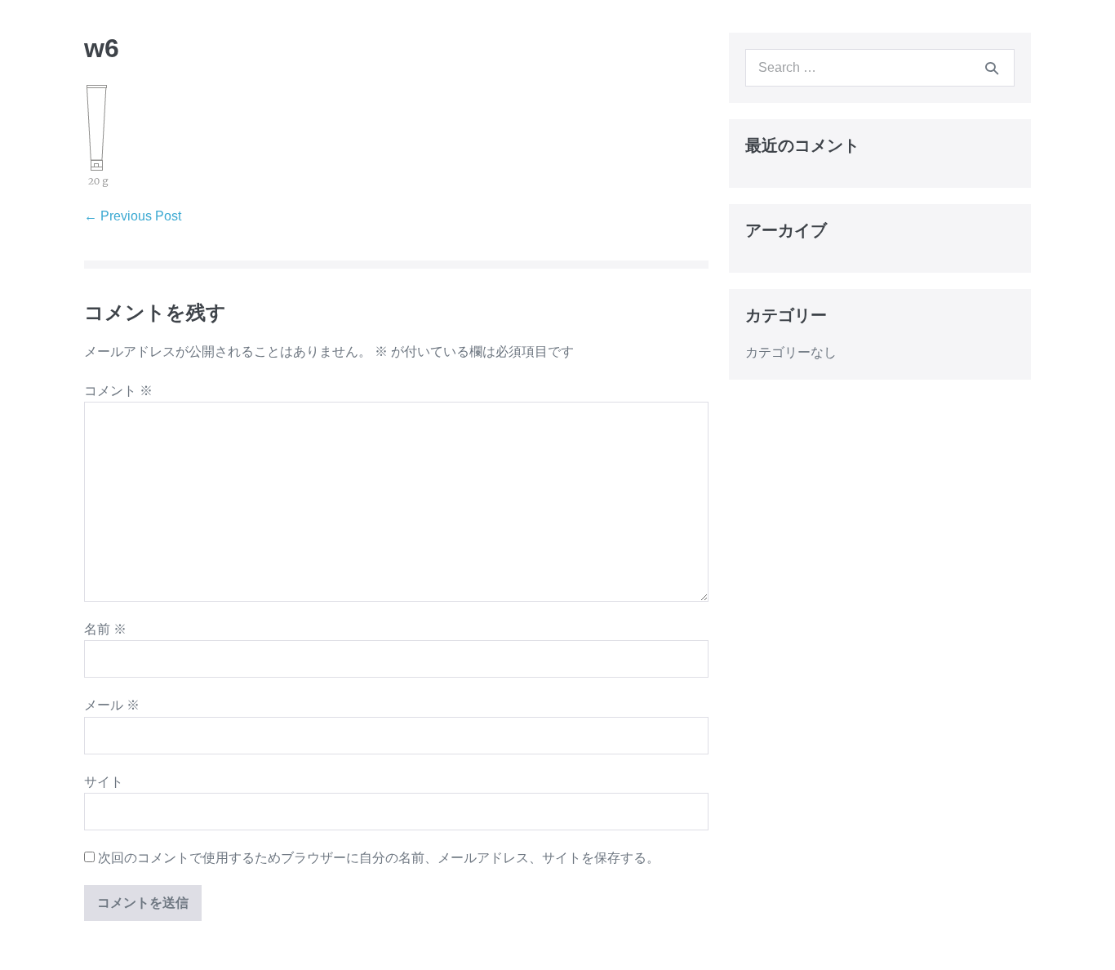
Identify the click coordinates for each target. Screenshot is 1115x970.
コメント (118, 391)
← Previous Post (132, 216)
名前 (105, 629)
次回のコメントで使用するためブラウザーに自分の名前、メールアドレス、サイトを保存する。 (379, 858)
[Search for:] (880, 67)
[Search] (991, 67)
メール (112, 705)
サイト (103, 782)
